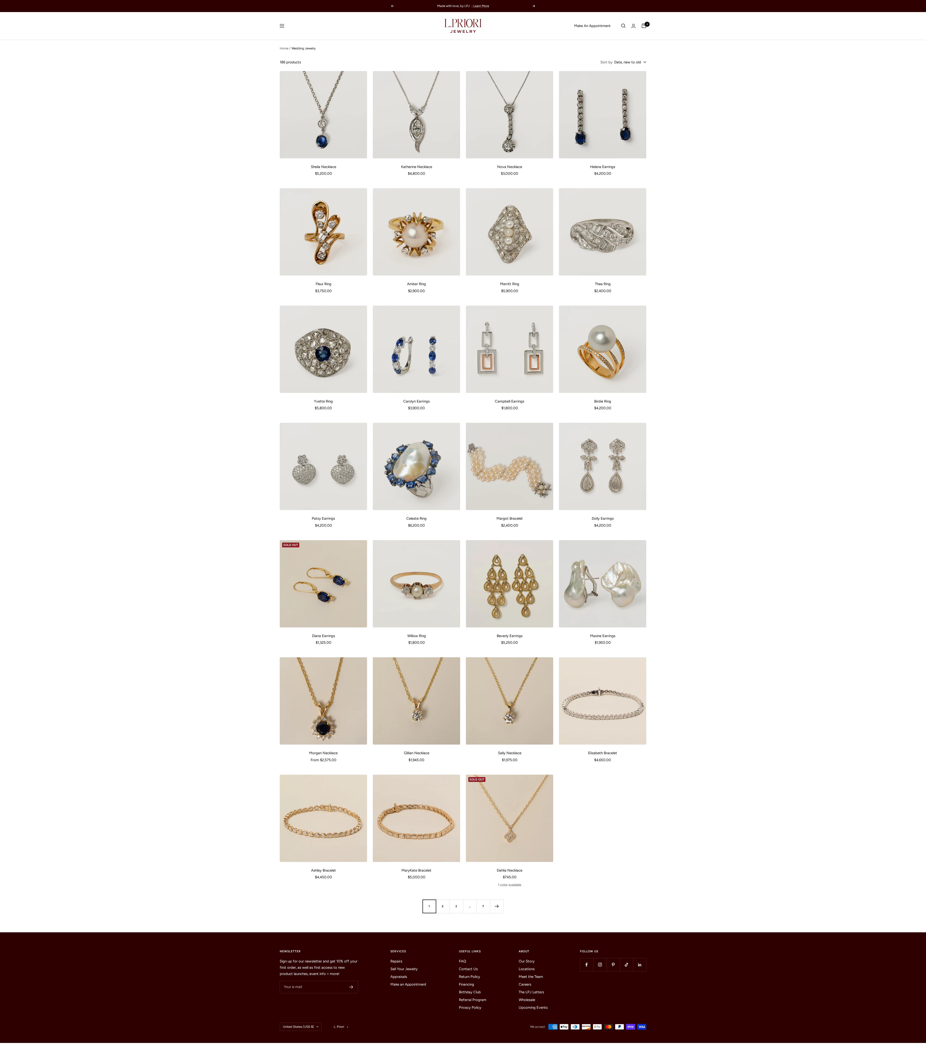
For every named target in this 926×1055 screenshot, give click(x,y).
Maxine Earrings (602, 636)
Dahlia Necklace (509, 870)
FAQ (462, 961)
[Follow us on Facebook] (586, 964)
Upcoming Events (533, 1007)
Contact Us (468, 969)
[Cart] (643, 26)
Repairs (396, 961)
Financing (466, 984)
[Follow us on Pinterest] (613, 964)
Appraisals (398, 976)
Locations (527, 969)
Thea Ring (603, 284)
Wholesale (527, 1000)
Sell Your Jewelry (404, 969)
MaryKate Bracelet (416, 870)
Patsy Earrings (323, 518)
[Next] (497, 906)
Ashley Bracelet (323, 870)
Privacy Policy (470, 1007)
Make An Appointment (592, 26)
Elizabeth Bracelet (602, 753)
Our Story (527, 961)
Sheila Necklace (323, 167)
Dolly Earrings (603, 518)
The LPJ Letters (531, 992)
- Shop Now (473, 6)
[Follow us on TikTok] (626, 964)
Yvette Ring (323, 401)
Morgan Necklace (323, 753)
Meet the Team (531, 976)
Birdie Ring (602, 401)
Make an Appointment (408, 984)
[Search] (623, 26)
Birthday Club (470, 992)
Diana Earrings (323, 636)
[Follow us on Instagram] (599, 964)
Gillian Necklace (416, 753)
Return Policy (469, 976)
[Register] (351, 987)
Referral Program (472, 1000)
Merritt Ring (509, 284)
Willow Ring (416, 636)
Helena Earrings (602, 167)
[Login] (633, 26)
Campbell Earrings (509, 401)
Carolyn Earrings (416, 401)
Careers (525, 984)
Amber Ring (416, 284)
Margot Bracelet (510, 518)
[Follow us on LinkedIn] (639, 964)
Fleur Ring (323, 284)
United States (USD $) (298, 1026)
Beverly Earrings (510, 636)
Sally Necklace (509, 753)
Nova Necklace (509, 167)
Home (284, 48)
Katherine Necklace (416, 167)
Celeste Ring (416, 518)
